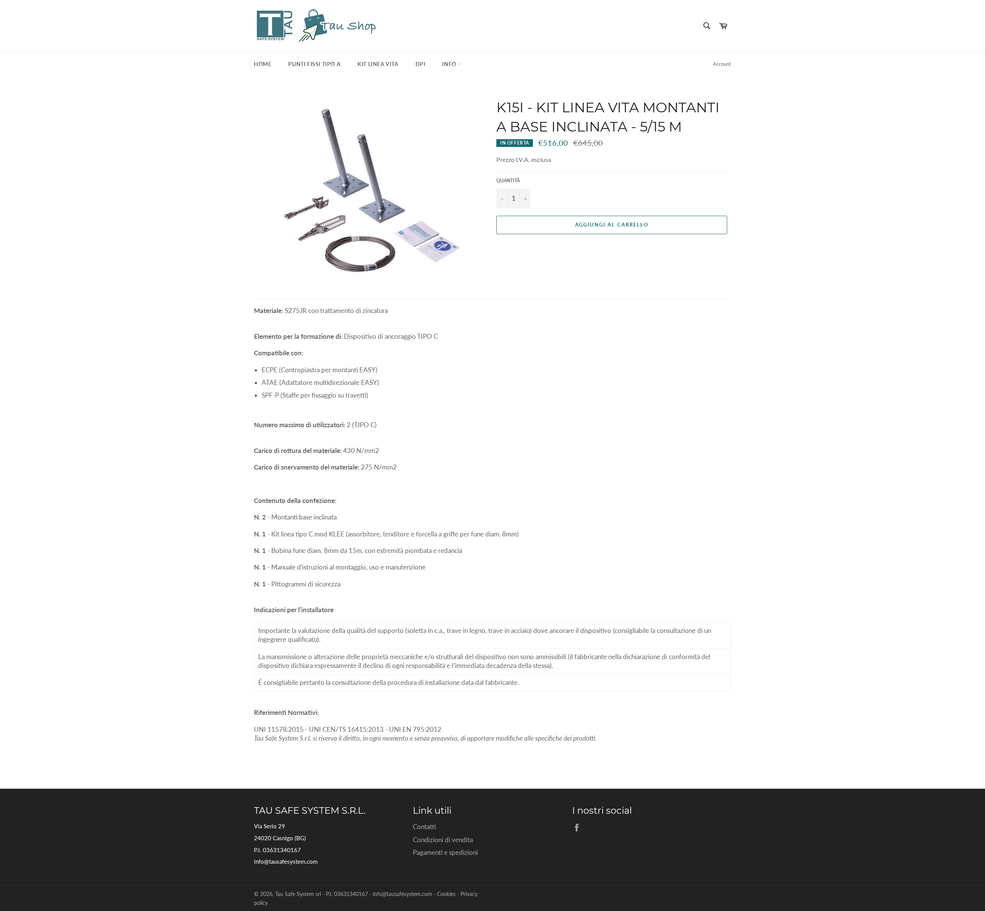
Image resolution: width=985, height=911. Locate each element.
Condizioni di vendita (443, 840)
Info (449, 64)
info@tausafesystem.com (285, 861)
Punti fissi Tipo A (314, 64)
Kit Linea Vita (377, 64)
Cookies (446, 894)
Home (262, 64)
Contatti (424, 827)
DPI (421, 64)
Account (722, 64)
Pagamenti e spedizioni (445, 852)
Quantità (508, 180)
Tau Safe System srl (298, 894)
